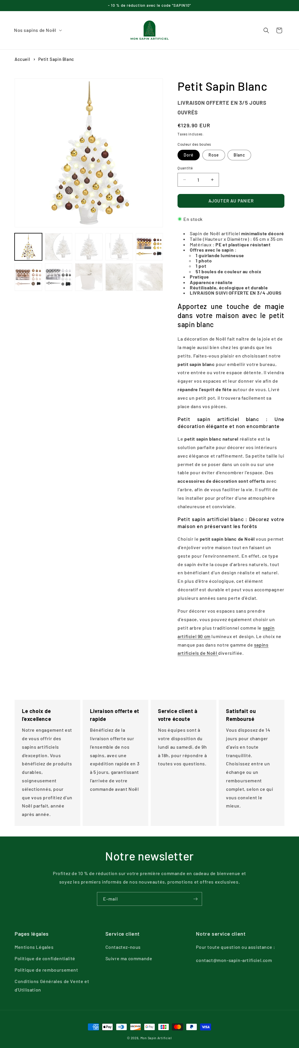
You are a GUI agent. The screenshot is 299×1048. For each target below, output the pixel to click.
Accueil (22, 59)
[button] (37, 30)
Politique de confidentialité (45, 958)
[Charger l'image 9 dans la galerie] (58, 277)
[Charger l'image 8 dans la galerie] (28, 277)
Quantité (185, 168)
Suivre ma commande (128, 958)
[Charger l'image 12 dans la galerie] (149, 277)
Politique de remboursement (46, 970)
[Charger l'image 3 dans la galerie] (88, 247)
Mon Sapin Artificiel (156, 1038)
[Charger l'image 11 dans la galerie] (119, 277)
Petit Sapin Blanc (56, 59)
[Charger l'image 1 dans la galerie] (28, 247)
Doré (189, 154)
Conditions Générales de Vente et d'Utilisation (52, 985)
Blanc (239, 154)
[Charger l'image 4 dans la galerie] (119, 247)
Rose (213, 154)
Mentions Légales (34, 947)
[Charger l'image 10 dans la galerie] (88, 277)
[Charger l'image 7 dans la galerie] (149, 247)
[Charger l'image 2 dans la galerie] (58, 247)
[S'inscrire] (195, 899)
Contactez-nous (123, 947)
